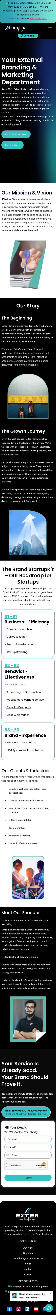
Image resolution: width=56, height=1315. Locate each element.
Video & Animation (18, 715)
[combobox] (8, 1155)
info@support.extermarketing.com (29, 1286)
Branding (28, 1253)
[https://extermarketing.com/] (15, 29)
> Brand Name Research (19, 644)
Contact (28, 1268)
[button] (50, 29)
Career (28, 1274)
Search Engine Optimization (28, 1258)
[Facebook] (9, 1308)
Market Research (16, 636)
